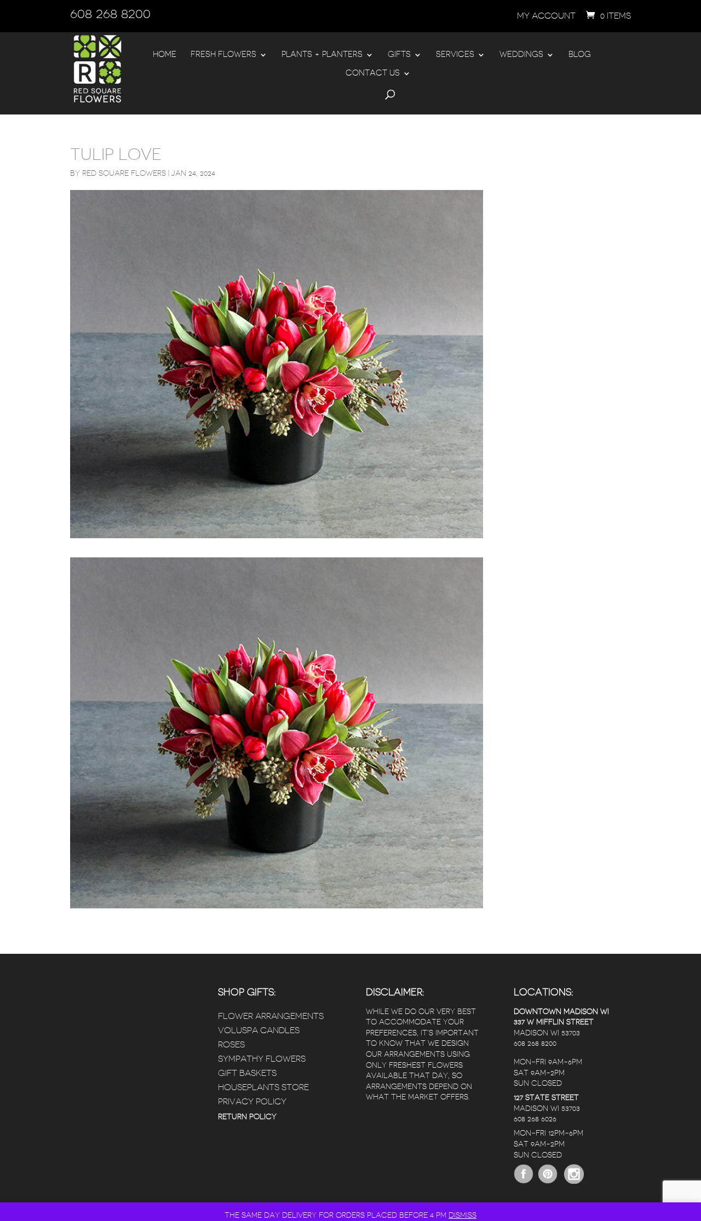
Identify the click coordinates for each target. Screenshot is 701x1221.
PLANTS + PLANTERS (322, 55)
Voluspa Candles (259, 1030)
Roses (231, 1044)
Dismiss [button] (462, 1215)
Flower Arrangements (271, 1016)
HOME (164, 55)
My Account (546, 15)
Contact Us (373, 73)
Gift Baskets (247, 1073)
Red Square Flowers (124, 173)
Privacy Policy (252, 1101)
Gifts (399, 55)
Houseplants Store (263, 1087)
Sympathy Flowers (262, 1059)
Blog (579, 55)
